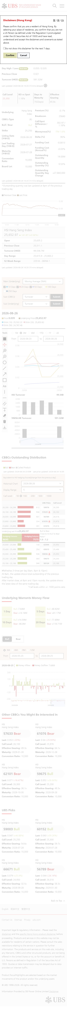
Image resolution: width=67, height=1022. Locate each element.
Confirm (10, 55)
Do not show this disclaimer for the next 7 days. (27, 48)
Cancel (23, 55)
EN (62, 20)
